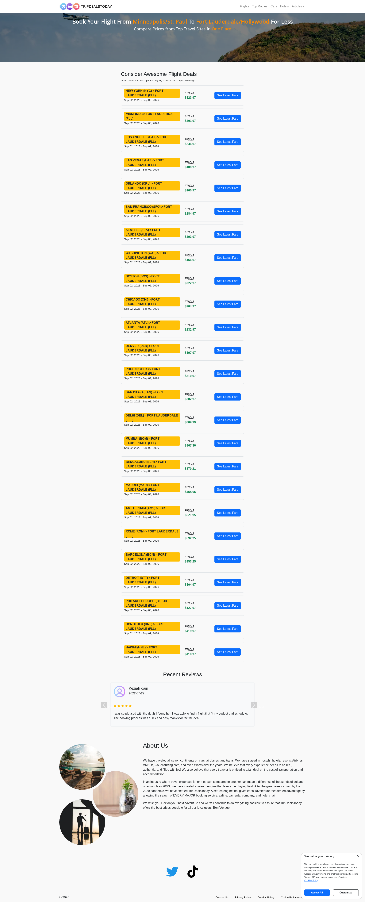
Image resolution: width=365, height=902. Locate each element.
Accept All (317, 892)
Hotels (284, 6)
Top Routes (259, 6)
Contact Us (222, 897)
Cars (274, 6)
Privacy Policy (243, 897)
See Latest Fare (227, 95)
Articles (297, 6)
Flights (244, 6)
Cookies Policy (266, 897)
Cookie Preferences (292, 897)
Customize (346, 892)
